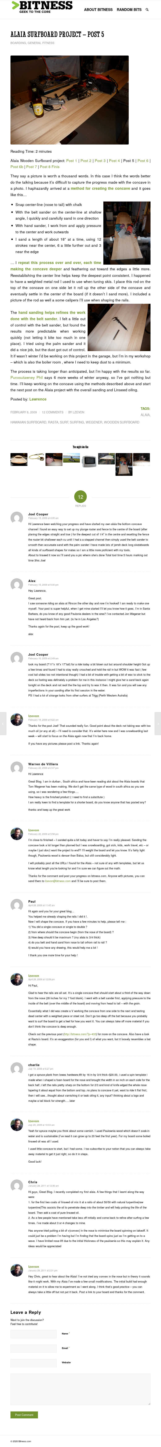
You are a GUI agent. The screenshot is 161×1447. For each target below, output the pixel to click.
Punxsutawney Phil (26, 377)
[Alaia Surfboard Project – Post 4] (3, 723)
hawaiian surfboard (28, 422)
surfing (77, 422)
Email (66, 1348)
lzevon (78, 412)
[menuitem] (98, 9)
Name (66, 1333)
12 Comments (52, 412)
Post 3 (100, 160)
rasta (53, 422)
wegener (94, 422)
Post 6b (16, 166)
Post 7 (31, 166)
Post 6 (143, 160)
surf (64, 422)
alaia (145, 414)
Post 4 (114, 160)
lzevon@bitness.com (58, 881)
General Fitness (41, 43)
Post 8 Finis (50, 166)
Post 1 (71, 160)
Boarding (18, 43)
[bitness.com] (41, 9)
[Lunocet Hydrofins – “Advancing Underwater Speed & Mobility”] (158, 723)
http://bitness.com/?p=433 (80, 1034)
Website (66, 1362)
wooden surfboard (121, 422)
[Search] (147, 9)
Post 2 (85, 160)
